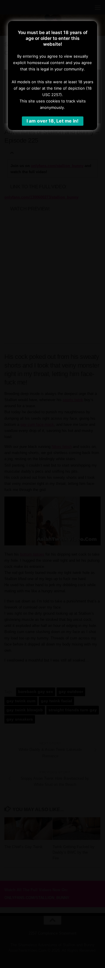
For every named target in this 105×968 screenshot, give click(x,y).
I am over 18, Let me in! (53, 121)
